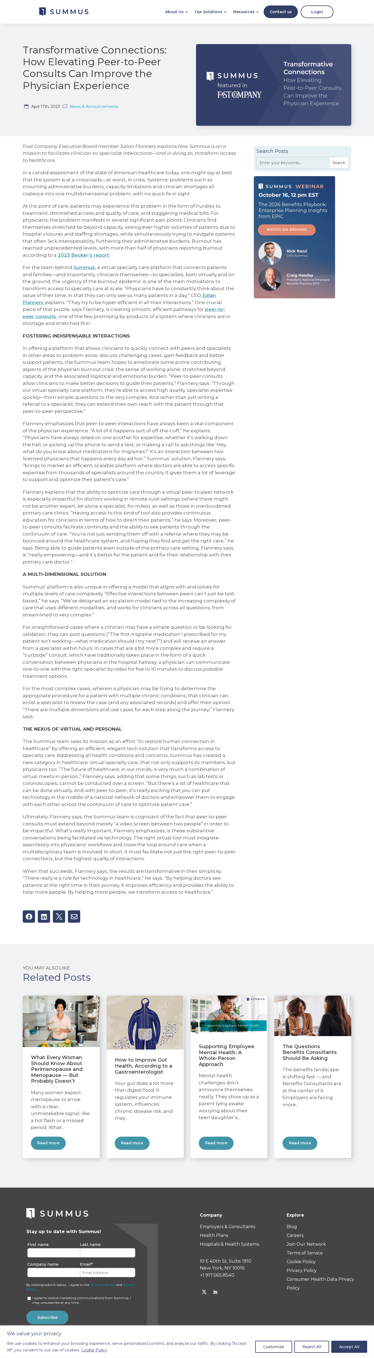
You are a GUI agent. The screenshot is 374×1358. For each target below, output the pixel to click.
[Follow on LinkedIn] (215, 1292)
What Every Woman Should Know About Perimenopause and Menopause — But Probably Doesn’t (57, 1069)
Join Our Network (306, 1244)
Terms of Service (102, 1285)
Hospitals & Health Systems (229, 1244)
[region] (187, 1341)
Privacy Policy (302, 1270)
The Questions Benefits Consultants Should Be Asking (310, 1052)
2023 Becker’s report (83, 255)
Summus (84, 267)
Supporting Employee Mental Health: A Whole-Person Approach (226, 1055)
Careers (295, 1235)
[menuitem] (176, 12)
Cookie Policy (94, 1350)
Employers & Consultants (227, 1226)
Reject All (311, 1346)
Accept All (349, 1346)
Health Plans (214, 1235)
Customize (273, 1346)
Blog (292, 1226)
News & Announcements (94, 106)
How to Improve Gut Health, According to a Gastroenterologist (143, 1066)
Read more (48, 1142)
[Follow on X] (204, 1292)
